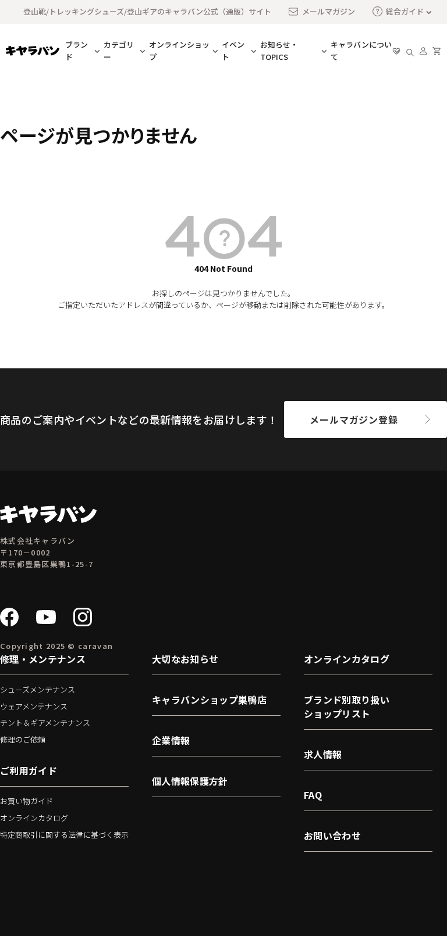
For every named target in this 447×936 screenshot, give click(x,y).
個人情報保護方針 (190, 781)
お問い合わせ (332, 835)
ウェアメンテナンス (34, 706)
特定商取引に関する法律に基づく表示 (64, 834)
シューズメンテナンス (37, 689)
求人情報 (323, 754)
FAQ (313, 795)
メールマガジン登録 (354, 419)
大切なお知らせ (185, 659)
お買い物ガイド (26, 800)
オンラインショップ (179, 50)
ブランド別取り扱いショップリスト (346, 706)
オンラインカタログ (34, 817)
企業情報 (171, 740)
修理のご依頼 (22, 739)
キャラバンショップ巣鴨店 (209, 700)
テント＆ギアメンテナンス (45, 722)
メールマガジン (328, 11)
